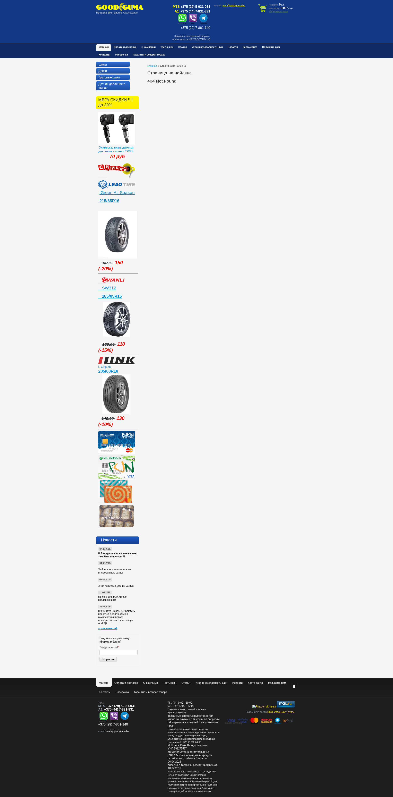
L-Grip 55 (105, 366)
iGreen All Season (117, 192)
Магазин (104, 47)
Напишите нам (271, 47)
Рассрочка (121, 54)
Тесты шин (166, 47)
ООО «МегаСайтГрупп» (281, 712)
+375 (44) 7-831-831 (195, 11)
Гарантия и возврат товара (149, 54)
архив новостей (107, 628)
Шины (102, 64)
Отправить (108, 659)
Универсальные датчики (116, 147)
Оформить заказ (278, 11)
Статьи (182, 47)
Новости (233, 47)
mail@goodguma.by (233, 5)
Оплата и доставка (125, 47)
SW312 (107, 288)
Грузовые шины (109, 77)
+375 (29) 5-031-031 (195, 6)
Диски (102, 71)
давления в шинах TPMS (115, 151)
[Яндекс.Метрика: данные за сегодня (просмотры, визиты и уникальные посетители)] (264, 706)
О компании (148, 47)
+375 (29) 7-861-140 (195, 27)
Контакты (104, 54)
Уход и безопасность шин (207, 47)
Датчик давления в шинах (111, 86)
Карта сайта (250, 47)
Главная (152, 66)
